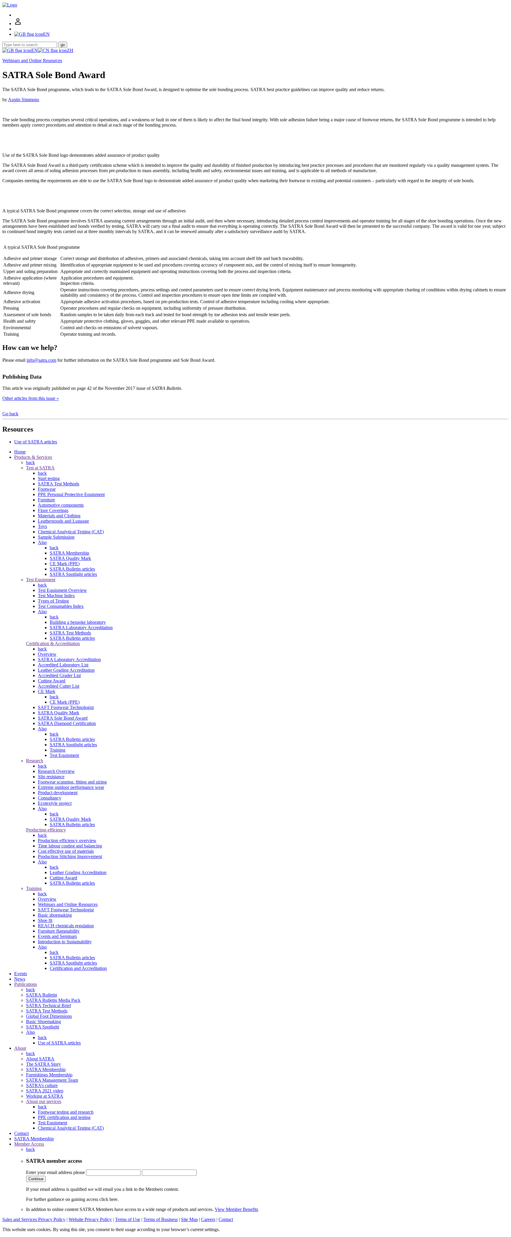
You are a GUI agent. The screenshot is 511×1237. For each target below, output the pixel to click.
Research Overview (56, 771)
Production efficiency (46, 829)
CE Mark (46, 691)
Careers (208, 1219)
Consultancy (49, 797)
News (19, 978)
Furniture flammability (59, 931)
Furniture (46, 499)
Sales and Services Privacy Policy (33, 1219)
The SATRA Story (43, 1064)
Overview (47, 654)
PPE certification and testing (64, 1117)
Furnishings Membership (49, 1074)
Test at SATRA (40, 467)
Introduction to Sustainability (65, 941)
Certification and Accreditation (78, 968)
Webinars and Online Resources (32, 60)
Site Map (189, 1219)
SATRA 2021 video (44, 1090)
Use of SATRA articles (35, 441)
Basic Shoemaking (43, 1021)
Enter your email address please (55, 1172)
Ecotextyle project (55, 803)
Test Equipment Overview (62, 590)
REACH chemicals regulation (66, 925)
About (20, 1048)
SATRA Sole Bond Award (63, 718)
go (63, 45)
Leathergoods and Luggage (63, 521)
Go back (10, 413)
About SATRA (40, 1058)
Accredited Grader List (59, 675)
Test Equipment (40, 579)
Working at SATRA (44, 1096)
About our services (43, 1101)
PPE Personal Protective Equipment (71, 494)
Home (20, 451)
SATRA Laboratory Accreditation (81, 627)
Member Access (29, 1143)
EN (34, 50)
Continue (35, 1179)
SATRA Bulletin (41, 994)
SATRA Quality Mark (70, 558)
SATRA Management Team (52, 1080)
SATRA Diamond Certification (67, 723)
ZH (70, 50)
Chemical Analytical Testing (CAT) (71, 531)
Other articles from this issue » (30, 398)
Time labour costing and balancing (70, 845)
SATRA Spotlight (42, 1026)
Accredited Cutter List (58, 686)
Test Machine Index (56, 595)
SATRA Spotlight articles (73, 574)
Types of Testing (53, 600)
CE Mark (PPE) (65, 563)
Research (34, 760)
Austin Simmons (23, 99)
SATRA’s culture (42, 1085)
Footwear (47, 489)
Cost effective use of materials (66, 851)
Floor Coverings (53, 510)
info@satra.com (41, 360)
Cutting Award (51, 680)
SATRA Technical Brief (48, 1005)
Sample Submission (56, 537)
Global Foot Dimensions (49, 1016)
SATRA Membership (69, 552)
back (30, 462)
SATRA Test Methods (58, 483)
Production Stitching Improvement (70, 856)
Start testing (49, 478)
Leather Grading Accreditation (66, 670)
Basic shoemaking (55, 915)
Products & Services (33, 457)
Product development (57, 792)
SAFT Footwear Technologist (66, 707)
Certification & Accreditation (53, 643)
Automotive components (61, 505)
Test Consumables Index (61, 606)
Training (57, 749)
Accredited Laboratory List (63, 664)
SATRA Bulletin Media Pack (53, 1000)
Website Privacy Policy (90, 1219)
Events (20, 973)
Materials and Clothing (59, 515)
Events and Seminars (57, 936)
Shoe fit (45, 920)
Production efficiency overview (67, 840)
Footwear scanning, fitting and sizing (72, 781)
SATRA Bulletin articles (72, 568)
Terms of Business (160, 1219)
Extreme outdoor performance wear (71, 787)
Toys (42, 526)
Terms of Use (127, 1219)
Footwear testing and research (65, 1112)
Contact (21, 1133)
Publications (25, 984)
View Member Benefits (236, 1209)
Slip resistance (51, 776)
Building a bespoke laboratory (78, 622)
